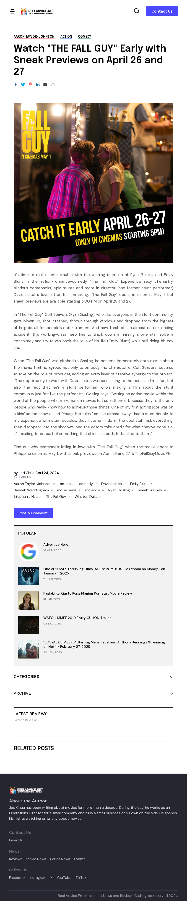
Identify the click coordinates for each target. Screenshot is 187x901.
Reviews (15, 859)
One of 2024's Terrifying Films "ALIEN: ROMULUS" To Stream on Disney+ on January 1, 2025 (104, 571)
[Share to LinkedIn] (38, 85)
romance (92, 490)
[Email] (45, 85)
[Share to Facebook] (16, 85)
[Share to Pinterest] (31, 85)
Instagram (38, 878)
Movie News (36, 859)
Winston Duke (86, 497)
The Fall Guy (56, 497)
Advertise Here (55, 544)
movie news (67, 490)
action (66, 36)
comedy (84, 36)
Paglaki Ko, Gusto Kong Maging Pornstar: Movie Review (87, 593)
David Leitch (111, 484)
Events (80, 859)
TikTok (80, 878)
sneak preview (150, 490)
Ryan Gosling (119, 490)
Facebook (17, 878)
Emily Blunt (139, 484)
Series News (60, 859)
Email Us (16, 840)
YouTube (64, 878)
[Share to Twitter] (23, 85)
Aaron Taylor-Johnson (34, 36)
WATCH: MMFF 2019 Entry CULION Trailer (77, 618)
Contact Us (162, 11)
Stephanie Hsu (26, 497)
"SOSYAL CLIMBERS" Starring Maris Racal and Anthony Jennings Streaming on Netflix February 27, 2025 (104, 644)
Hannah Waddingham (31, 490)
